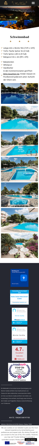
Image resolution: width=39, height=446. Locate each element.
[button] (33, 3)
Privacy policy (20, 440)
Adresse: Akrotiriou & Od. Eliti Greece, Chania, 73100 (16, 424)
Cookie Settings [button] (31, 439)
